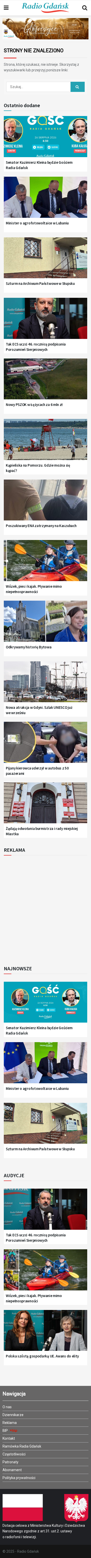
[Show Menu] (6, 7)
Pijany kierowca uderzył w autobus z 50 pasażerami (37, 771)
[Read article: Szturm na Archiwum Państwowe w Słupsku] (45, 260)
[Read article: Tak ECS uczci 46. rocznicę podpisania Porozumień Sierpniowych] (45, 321)
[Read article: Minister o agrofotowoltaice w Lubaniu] (45, 200)
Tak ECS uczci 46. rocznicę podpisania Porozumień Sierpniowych (36, 347)
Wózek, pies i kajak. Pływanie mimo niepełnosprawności (34, 589)
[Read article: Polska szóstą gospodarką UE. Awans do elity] (45, 1333)
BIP (6, 1431)
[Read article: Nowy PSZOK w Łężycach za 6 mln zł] (45, 381)
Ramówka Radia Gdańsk (22, 1446)
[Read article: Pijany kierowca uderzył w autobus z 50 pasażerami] (45, 745)
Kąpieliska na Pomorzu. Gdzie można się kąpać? (38, 468)
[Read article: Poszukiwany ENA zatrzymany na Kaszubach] (45, 503)
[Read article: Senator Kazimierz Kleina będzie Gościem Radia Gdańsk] (45, 139)
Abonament (12, 1470)
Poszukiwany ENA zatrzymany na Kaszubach (41, 525)
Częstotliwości (14, 1454)
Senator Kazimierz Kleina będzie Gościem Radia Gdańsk (39, 165)
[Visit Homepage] (45, 8)
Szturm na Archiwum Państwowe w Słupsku (40, 283)
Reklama (10, 1423)
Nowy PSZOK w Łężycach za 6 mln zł (34, 404)
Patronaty (10, 1462)
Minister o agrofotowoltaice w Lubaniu (37, 223)
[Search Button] (84, 7)
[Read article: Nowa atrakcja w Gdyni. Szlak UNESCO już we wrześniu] (45, 684)
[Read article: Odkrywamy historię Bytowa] (45, 624)
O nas (7, 1407)
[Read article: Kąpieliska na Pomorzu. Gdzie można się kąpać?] (45, 442)
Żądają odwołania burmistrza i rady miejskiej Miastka (42, 831)
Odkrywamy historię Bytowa (29, 647)
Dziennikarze (13, 1415)
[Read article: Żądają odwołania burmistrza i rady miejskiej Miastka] (45, 805)
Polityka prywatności (19, 1478)
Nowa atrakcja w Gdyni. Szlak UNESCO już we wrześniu (39, 710)
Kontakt (9, 1438)
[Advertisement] (45, 909)
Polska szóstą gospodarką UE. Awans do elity (42, 1356)
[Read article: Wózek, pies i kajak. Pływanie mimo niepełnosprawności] (45, 563)
